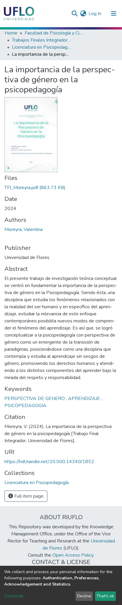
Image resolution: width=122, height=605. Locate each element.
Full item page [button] (28, 496)
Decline (84, 596)
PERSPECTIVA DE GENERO (35, 398)
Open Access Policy (72, 555)
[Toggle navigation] (113, 13)
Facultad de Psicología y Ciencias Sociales (54, 33)
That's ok (105, 596)
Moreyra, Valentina (23, 229)
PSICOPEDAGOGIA (25, 405)
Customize (13, 596)
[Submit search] (74, 13)
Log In (95, 13)
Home (11, 33)
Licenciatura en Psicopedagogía (41, 47)
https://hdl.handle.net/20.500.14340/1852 (49, 461)
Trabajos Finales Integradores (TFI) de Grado (41, 40)
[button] (83, 13)
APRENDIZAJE (84, 398)
